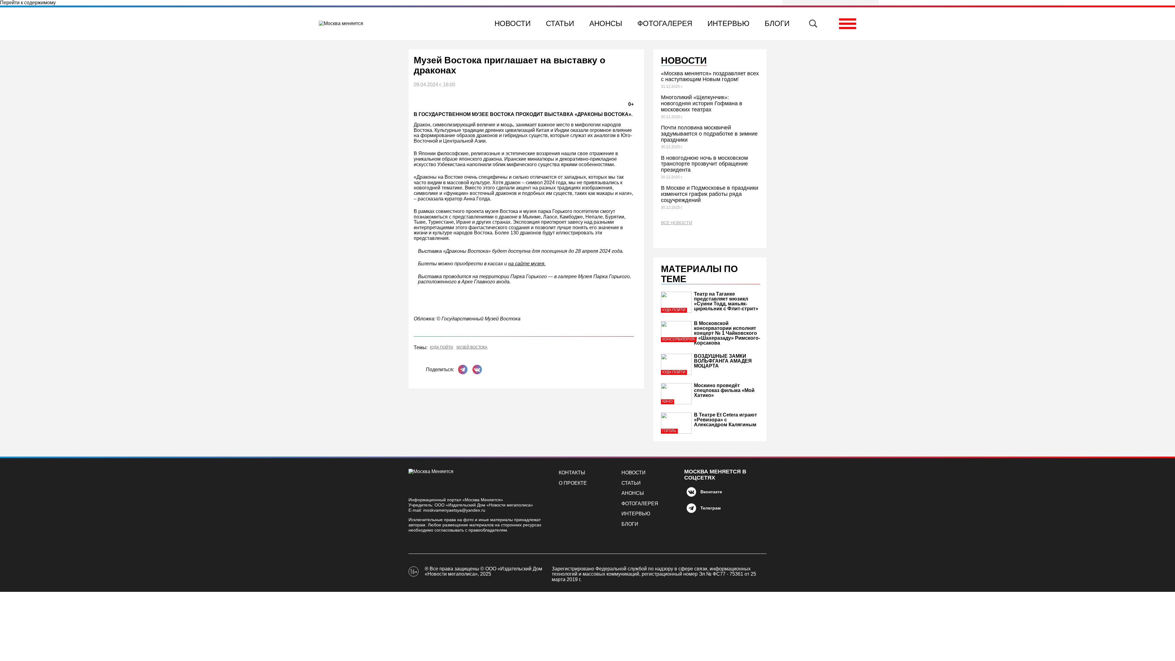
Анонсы (605, 23)
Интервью (728, 23)
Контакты (572, 472)
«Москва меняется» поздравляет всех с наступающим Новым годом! (710, 76)
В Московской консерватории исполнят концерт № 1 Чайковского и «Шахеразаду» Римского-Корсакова (727, 333)
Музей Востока (472, 347)
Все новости (676, 223)
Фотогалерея (664, 23)
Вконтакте (711, 491)
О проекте (573, 483)
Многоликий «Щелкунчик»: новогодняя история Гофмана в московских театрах (701, 103)
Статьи (560, 23)
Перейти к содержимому (28, 2)
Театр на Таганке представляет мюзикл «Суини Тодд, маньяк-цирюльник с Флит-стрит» (726, 301)
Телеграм (710, 508)
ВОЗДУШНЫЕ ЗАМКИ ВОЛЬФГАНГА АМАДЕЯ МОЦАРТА (723, 360)
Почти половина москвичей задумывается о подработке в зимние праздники (709, 134)
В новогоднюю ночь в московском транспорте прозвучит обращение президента (704, 164)
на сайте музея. (527, 263)
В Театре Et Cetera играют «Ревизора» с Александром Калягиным (725, 419)
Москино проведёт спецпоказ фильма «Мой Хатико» (724, 390)
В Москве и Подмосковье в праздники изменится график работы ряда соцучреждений (709, 194)
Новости (512, 23)
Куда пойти (441, 347)
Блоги (777, 23)
